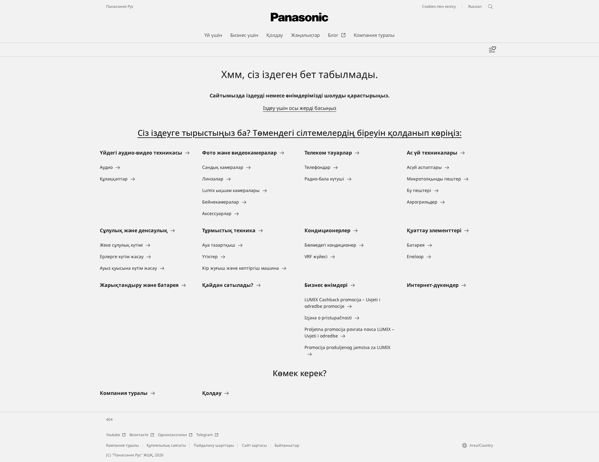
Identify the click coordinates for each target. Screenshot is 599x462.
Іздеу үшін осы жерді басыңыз (299, 108)
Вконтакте (139, 434)
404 (109, 419)
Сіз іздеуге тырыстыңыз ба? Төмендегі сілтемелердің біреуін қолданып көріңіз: (300, 132)
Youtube (113, 434)
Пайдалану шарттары (214, 445)
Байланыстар (287, 445)
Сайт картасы (254, 445)
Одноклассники (172, 434)
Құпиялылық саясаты (166, 445)
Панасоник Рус (120, 6)
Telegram (204, 434)
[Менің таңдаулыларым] (492, 50)
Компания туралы (122, 445)
